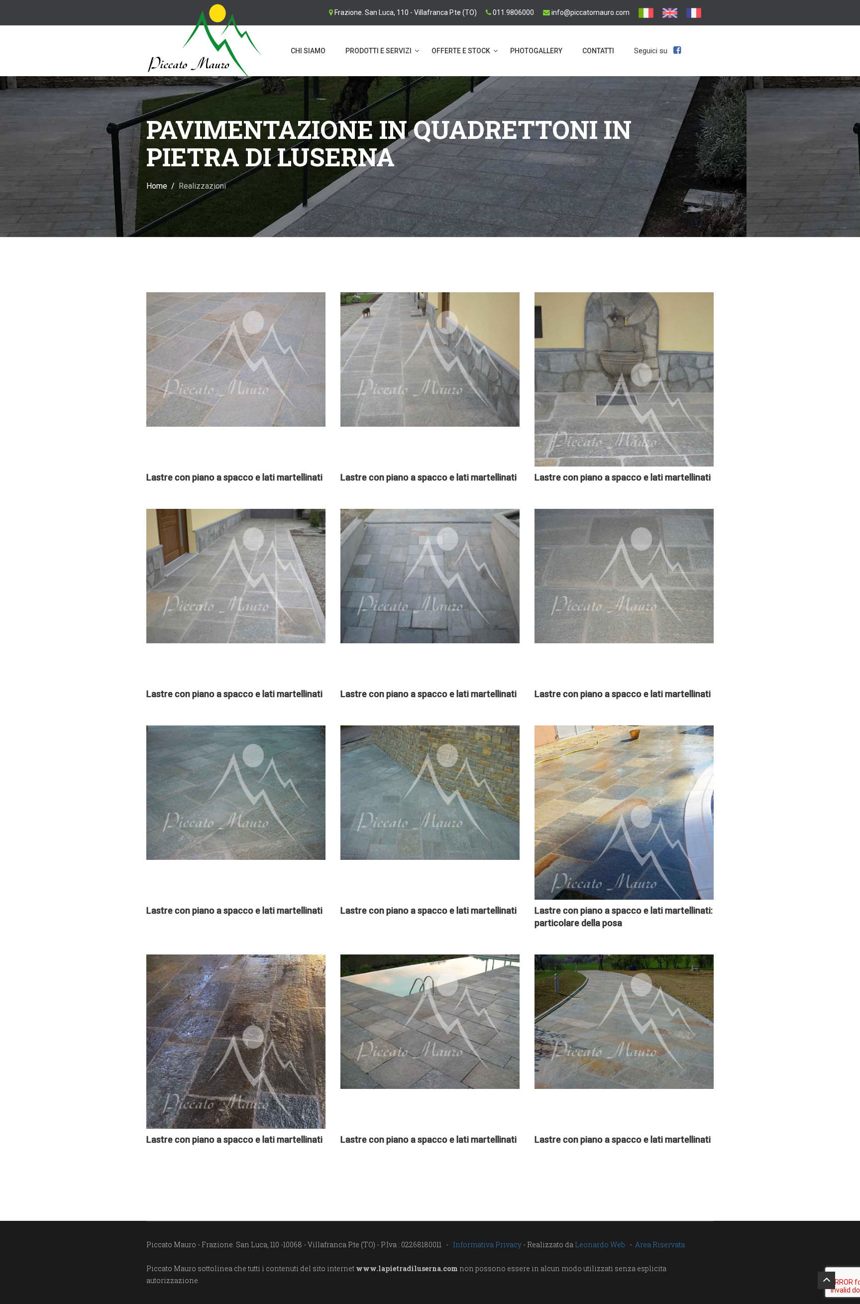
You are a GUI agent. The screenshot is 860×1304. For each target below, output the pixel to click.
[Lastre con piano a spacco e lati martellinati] (235, 359)
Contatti (598, 51)
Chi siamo (308, 51)
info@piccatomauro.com (590, 12)
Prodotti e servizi (378, 51)
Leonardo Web (600, 1244)
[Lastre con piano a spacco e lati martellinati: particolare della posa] (624, 853)
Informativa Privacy (487, 1244)
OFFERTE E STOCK (460, 51)
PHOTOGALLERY (536, 51)
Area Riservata (660, 1244)
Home (156, 186)
